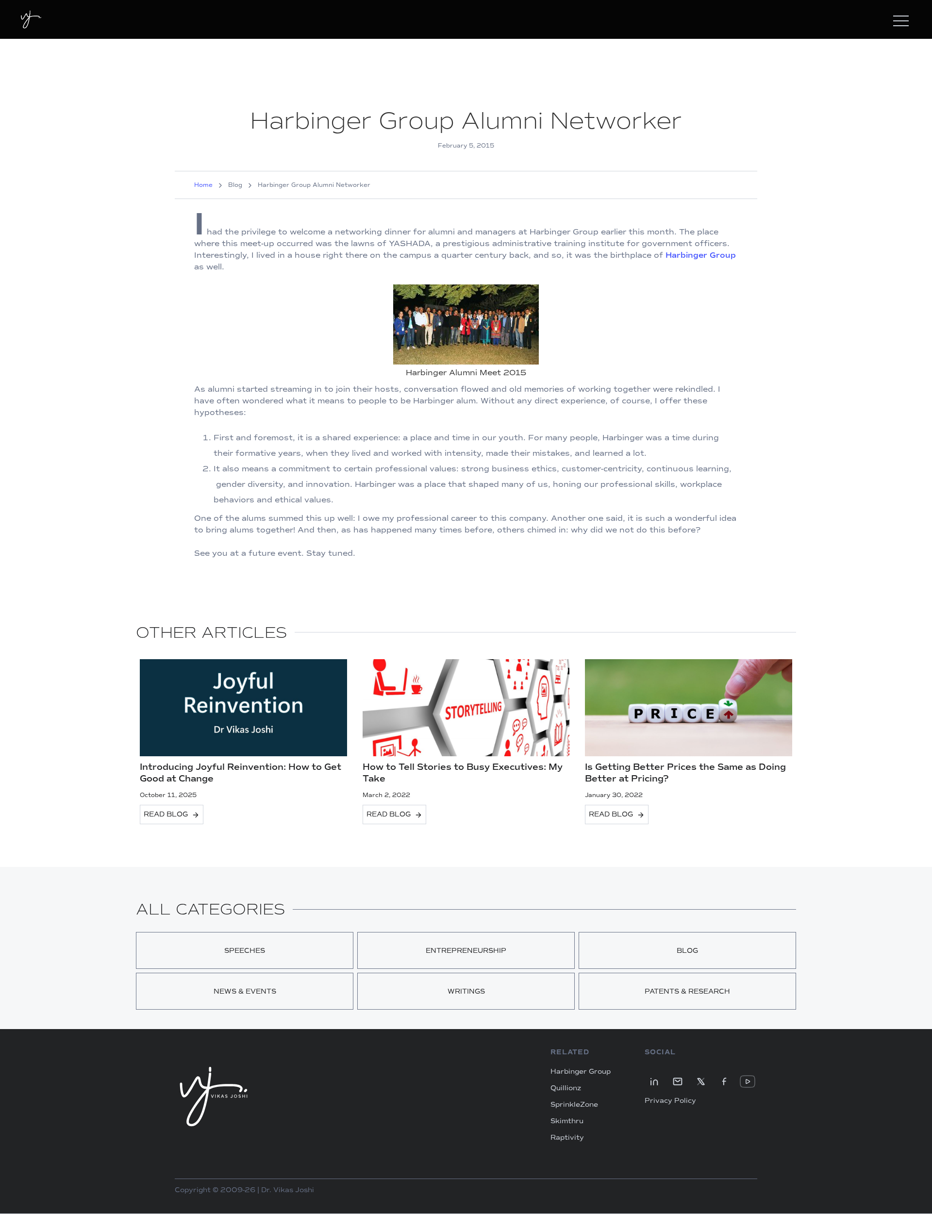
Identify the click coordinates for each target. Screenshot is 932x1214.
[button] (901, 19)
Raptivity (567, 1138)
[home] (31, 19)
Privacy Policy (670, 1101)
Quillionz (565, 1088)
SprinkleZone (574, 1105)
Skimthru (566, 1121)
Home (203, 185)
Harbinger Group (701, 255)
